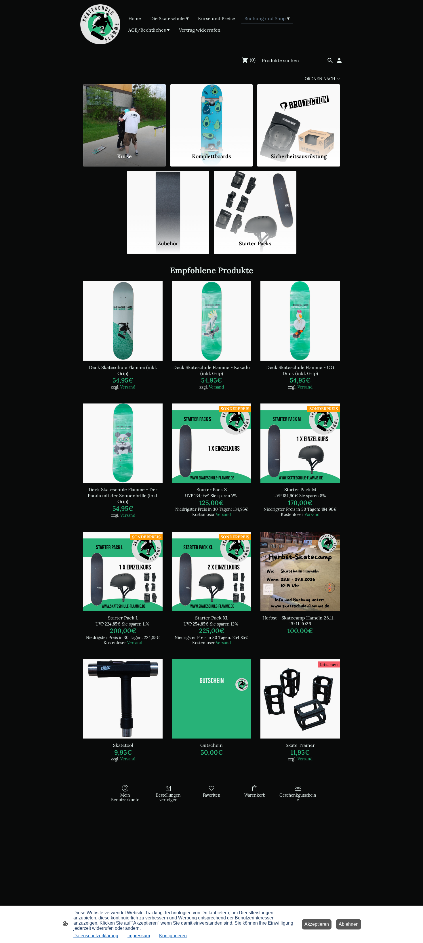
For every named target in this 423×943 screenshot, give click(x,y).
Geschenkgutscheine (297, 798)
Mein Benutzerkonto (125, 798)
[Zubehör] (168, 203)
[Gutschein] (211, 699)
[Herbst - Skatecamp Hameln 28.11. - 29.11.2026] (300, 571)
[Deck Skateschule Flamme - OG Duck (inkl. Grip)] (300, 321)
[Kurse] (124, 116)
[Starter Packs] (255, 203)
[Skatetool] (123, 699)
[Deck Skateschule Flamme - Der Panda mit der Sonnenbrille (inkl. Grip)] (123, 443)
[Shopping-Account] (339, 60)
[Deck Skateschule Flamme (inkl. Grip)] (123, 321)
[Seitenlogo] (100, 24)
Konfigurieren (173, 935)
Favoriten (211, 795)
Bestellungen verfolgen (168, 798)
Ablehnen (349, 924)
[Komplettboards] (211, 116)
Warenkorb (254, 795)
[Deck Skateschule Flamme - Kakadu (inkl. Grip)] (211, 321)
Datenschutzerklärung (95, 935)
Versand (127, 387)
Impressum (138, 935)
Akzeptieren (316, 924)
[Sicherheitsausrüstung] (298, 116)
